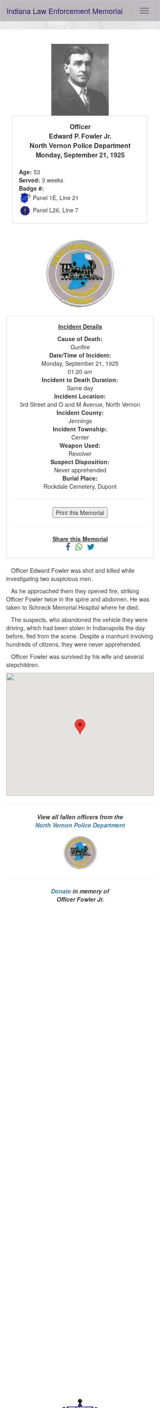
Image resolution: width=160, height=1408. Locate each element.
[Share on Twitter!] (91, 547)
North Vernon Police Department (80, 825)
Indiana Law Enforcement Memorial (65, 10)
